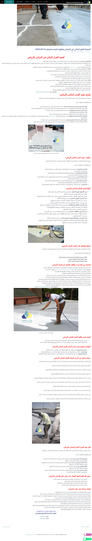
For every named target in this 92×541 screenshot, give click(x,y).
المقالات (27, 1)
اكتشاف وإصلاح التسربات (64, 269)
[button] (9, 2)
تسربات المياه (73, 67)
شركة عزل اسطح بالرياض (83, 51)
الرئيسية (45, 1)
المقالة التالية (6, 527)
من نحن (39, 1)
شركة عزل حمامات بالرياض (42, 287)
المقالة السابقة (85, 527)
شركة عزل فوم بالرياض (42, 92)
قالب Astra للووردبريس (31, 534)
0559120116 (42, 516)
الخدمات (33, 1)
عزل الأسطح (51, 116)
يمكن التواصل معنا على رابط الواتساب (46, 511)
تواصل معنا (19, 1)
